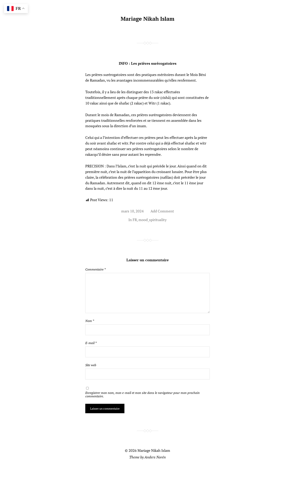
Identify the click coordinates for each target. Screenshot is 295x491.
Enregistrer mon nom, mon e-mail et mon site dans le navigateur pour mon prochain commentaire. (142, 394)
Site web (90, 365)
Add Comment (162, 211)
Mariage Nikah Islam (147, 18)
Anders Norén (155, 457)
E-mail (91, 342)
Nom (89, 320)
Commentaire (95, 269)
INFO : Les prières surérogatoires (147, 63)
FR (135, 219)
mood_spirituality (152, 219)
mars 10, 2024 (132, 211)
